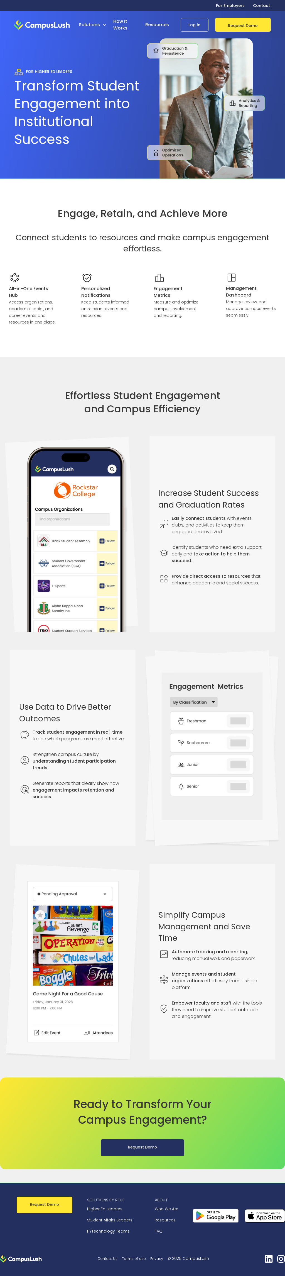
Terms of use (134, 1258)
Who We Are (166, 1209)
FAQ (159, 1231)
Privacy (156, 1258)
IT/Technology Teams (108, 1231)
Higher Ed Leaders (104, 1209)
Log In (194, 25)
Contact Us (107, 1258)
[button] (95, 24)
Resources (165, 1220)
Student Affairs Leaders (109, 1220)
